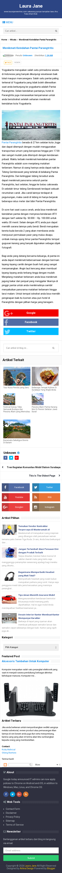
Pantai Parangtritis (12, 142)
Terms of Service (15, 824)
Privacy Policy (13, 817)
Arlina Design (27, 868)
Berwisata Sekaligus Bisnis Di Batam (15, 441)
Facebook (31, 322)
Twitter (31, 331)
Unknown (9, 452)
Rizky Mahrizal (8, 749)
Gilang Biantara (9, 752)
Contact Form (13, 809)
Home (4, 40)
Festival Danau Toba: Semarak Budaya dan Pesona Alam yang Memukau (16, 409)
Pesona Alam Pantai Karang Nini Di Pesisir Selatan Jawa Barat (44, 409)
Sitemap (10, 820)
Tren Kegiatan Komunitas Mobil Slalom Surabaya (34, 467)
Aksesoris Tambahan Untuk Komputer (25, 661)
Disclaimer (11, 813)
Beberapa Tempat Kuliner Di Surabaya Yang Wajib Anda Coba (44, 389)
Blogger (51, 868)
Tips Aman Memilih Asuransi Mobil (36, 595)
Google (31, 312)
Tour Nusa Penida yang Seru (16, 387)
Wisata (13, 40)
